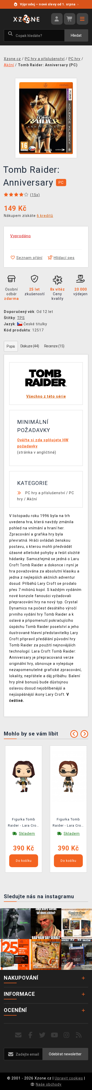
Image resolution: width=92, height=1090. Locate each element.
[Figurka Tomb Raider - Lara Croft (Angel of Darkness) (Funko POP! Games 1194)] (68, 776)
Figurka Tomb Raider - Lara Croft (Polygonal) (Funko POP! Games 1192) (23, 823)
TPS (21, 318)
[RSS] (79, 1035)
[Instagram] (67, 1035)
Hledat (76, 35)
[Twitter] (43, 1035)
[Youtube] (55, 1035)
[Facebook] (30, 1035)
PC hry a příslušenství (45, 493)
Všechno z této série (46, 396)
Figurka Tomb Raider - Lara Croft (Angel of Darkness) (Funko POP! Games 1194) (68, 823)
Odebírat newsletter (65, 1054)
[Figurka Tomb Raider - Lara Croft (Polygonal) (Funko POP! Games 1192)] (23, 776)
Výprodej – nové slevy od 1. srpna (49, 4)
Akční (32, 499)
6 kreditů (45, 216)
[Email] (18, 1035)
